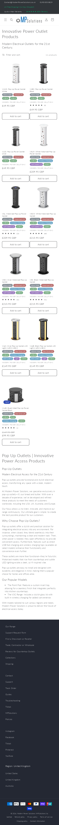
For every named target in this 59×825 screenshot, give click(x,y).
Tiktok (8, 707)
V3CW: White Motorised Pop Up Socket (43, 215)
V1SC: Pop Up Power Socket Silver (13, 153)
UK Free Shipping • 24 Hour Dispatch (19, 7)
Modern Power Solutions (26, 813)
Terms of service (46, 817)
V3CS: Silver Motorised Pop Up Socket (14, 281)
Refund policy (20, 817)
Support (9, 682)
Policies (8, 719)
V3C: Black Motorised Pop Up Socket (42, 281)
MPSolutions (11, 713)
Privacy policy (32, 817)
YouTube (9, 756)
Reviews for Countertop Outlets (20, 651)
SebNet (9, 817)
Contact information (37, 821)
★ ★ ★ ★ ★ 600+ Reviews (37, 11)
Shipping (9, 664)
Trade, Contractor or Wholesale (19, 645)
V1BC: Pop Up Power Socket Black (41, 90)
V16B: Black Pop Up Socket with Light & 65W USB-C (43, 347)
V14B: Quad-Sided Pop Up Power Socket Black (15, 409)
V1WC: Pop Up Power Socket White (13, 90)
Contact (9, 675)
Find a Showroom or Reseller (18, 639)
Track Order (10, 688)
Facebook (9, 737)
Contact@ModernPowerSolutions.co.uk (20, 2)
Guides (8, 694)
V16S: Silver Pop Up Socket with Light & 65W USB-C (15, 347)
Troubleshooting (12, 700)
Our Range (10, 626)
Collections (10, 657)
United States (11, 773)
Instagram (9, 731)
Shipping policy (22, 821)
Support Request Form (15, 632)
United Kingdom (12, 779)
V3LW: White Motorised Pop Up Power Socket (42, 153)
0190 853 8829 (46, 2)
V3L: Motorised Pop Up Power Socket (14, 215)
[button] (5, 20)
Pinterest (9, 750)
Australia (9, 786)
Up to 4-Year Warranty (13, 11)
